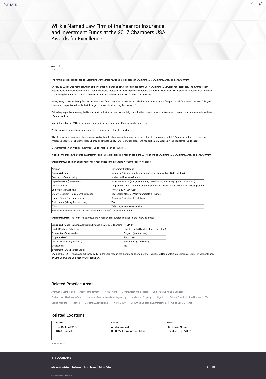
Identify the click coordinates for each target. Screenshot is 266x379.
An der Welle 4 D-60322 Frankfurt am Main (128, 329)
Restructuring (110, 292)
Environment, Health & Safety (66, 297)
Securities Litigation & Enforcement (148, 303)
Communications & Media (135, 292)
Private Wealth (177, 297)
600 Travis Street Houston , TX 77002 (179, 329)
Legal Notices (90, 367)
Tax (207, 297)
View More (56, 343)
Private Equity (119, 303)
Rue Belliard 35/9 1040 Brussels (66, 329)
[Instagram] (213, 367)
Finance (76, 303)
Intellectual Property (141, 297)
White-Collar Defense (181, 303)
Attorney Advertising (60, 367)
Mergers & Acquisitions (96, 303)
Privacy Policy (105, 367)
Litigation (160, 297)
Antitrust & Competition (63, 292)
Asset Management (89, 292)
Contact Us (76, 367)
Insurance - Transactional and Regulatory (105, 297)
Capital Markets (59, 303)
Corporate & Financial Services (168, 292)
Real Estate (195, 297)
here (146, 123)
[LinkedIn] (208, 367)
